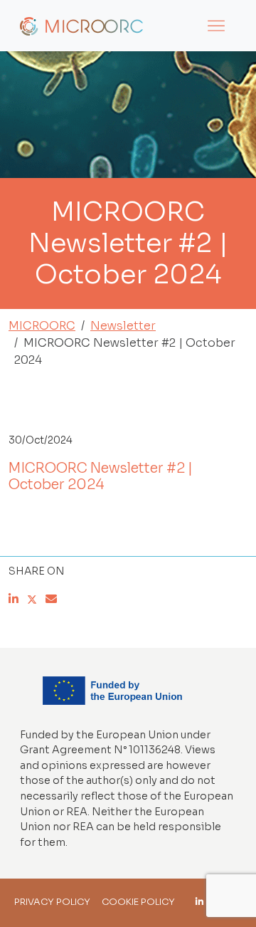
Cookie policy (138, 902)
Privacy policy (52, 902)
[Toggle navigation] (216, 25)
